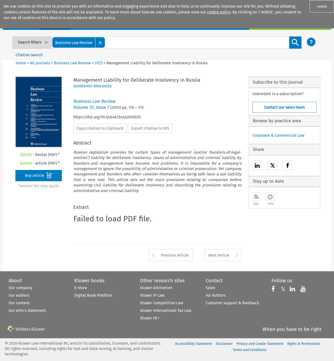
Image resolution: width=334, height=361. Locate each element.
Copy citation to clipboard (100, 128)
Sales (210, 287)
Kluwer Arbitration (156, 287)
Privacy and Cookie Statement (259, 344)
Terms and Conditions (250, 350)
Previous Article (175, 255)
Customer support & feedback (232, 303)
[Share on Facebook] (288, 166)
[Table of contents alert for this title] (270, 197)
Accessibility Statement (193, 344)
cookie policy (219, 12)
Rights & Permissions (303, 344)
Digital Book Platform (93, 295)
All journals (40, 63)
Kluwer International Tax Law (165, 310)
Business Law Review (72, 63)
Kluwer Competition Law (161, 303)
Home (21, 63)
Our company (20, 287)
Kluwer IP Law (152, 295)
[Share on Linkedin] (257, 166)
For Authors (215, 295)
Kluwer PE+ (149, 318)
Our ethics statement (27, 310)
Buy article (35, 175)
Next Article (218, 255)
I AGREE (321, 6)
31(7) (98, 63)
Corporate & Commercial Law (278, 135)
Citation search (29, 55)
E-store (80, 287)
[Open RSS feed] (256, 197)
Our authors (19, 295)
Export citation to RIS (150, 128)
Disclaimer (224, 344)
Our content (19, 303)
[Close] (100, 42)
